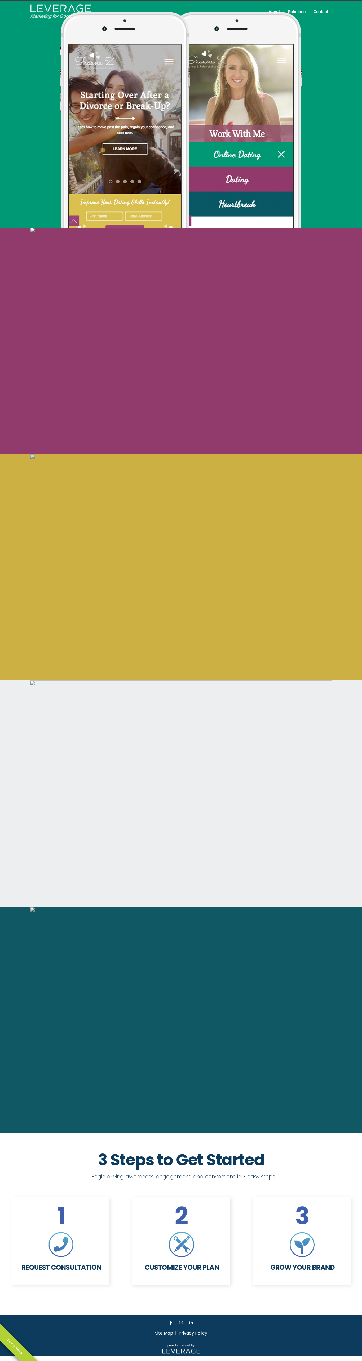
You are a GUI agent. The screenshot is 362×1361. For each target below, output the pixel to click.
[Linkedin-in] (191, 1323)
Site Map (164, 1333)
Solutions (297, 11)
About (274, 11)
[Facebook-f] (171, 1323)
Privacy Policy (193, 1333)
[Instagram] (181, 1323)
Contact (321, 11)
